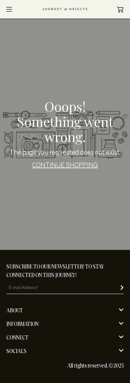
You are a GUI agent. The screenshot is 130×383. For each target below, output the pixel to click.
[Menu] (9, 9)
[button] (120, 9)
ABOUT (14, 310)
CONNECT (17, 337)
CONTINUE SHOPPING (65, 165)
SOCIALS (16, 351)
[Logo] (65, 9)
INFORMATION (22, 323)
